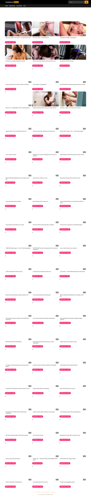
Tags (24, 5)
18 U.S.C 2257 (38, 492)
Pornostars (12, 5)
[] (86, 2)
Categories (19, 5)
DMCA (43, 492)
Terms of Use (53, 492)
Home (6, 5)
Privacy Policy (47, 492)
